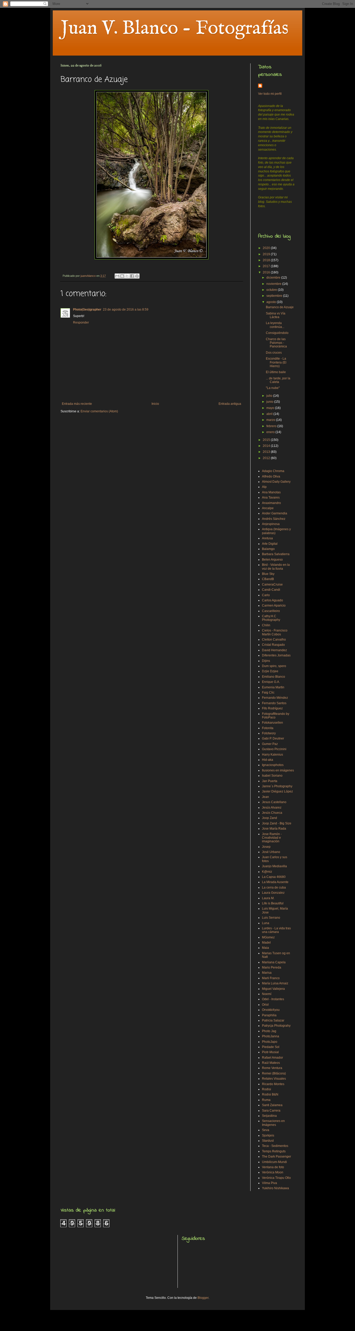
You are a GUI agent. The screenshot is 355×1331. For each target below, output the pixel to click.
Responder (81, 322)
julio (269, 396)
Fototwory (269, 733)
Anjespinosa (271, 524)
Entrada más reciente (77, 404)
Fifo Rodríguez (272, 708)
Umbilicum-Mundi (274, 1162)
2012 (267, 458)
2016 (267, 272)
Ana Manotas (271, 492)
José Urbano (271, 852)
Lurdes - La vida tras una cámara (276, 930)
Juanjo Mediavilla (274, 866)
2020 (267, 248)
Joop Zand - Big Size (276, 823)
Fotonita (267, 728)
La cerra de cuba (274, 887)
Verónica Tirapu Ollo (276, 1178)
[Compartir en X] (127, 276)
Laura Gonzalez (273, 893)
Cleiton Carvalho (274, 639)
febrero (271, 426)
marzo (271, 420)
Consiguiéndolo (277, 333)
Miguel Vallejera (273, 989)
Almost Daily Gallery (276, 481)
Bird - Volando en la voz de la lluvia (276, 566)
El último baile (276, 372)
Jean (265, 797)
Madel (266, 942)
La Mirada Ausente (275, 882)
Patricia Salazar (273, 1020)
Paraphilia (269, 1015)
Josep (266, 847)
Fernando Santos (274, 703)
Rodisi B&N (270, 1094)
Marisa (267, 972)
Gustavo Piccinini (274, 749)
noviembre (274, 284)
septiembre (274, 296)
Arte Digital (270, 544)
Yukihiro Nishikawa (275, 1188)
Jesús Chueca (272, 813)
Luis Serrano (271, 917)
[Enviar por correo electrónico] (117, 276)
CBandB (268, 579)
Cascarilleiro (271, 611)
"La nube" (273, 388)
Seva (265, 1130)
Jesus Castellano (274, 802)
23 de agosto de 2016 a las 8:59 (125, 309)
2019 (267, 254)
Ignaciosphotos (273, 765)
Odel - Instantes (273, 999)
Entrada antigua (230, 404)
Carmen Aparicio (274, 605)
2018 (267, 260)
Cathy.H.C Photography (271, 618)
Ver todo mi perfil (270, 94)
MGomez (268, 937)
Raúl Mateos (271, 1063)
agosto (271, 302)
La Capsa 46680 (274, 877)
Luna (265, 923)
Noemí (266, 994)
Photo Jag (269, 1031)
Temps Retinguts (274, 1151)
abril (269, 414)
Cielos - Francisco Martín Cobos (274, 632)
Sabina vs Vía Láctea (275, 315)
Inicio (155, 404)
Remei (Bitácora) (274, 1073)
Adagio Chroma (273, 471)
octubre (272, 290)
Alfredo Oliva (271, 476)
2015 (267, 440)
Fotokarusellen (272, 722)
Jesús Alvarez (271, 807)
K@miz (267, 871)
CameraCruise (272, 584)
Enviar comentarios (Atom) (99, 411)
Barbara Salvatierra (276, 554)
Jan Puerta (269, 781)
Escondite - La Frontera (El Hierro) (276, 362)
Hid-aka (267, 760)
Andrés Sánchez (273, 519)
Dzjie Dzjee (270, 671)
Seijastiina (269, 1116)
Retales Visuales (274, 1078)
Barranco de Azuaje (280, 307)
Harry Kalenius (272, 754)
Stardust (268, 1140)
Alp (264, 487)
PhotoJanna (270, 1036)
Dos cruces (274, 352)
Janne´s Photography (277, 786)
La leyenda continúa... (275, 324)
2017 (267, 266)
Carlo (266, 595)
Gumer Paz (270, 744)
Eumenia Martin (273, 687)
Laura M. (268, 898)
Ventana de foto (273, 1167)
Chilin (266, 625)
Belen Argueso (272, 559)
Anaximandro (271, 503)
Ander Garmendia (274, 513)
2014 (267, 446)
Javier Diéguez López (277, 791)
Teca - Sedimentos (275, 1146)
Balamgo (268, 549)
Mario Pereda (271, 967)
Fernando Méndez (275, 698)
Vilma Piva (269, 1183)
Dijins (266, 661)
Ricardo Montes (273, 1084)
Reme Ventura (272, 1068)
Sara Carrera (271, 1110)
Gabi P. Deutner (273, 738)
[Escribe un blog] (122, 276)
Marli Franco (271, 978)
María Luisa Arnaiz (275, 983)
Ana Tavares (271, 497)
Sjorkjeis (268, 1135)
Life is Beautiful (273, 903)
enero (270, 432)
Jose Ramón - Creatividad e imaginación (272, 837)
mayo (270, 408)
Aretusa (267, 538)
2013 (267, 452)
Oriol (265, 1004)
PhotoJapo (269, 1042)
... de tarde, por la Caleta (278, 380)
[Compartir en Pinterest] (137, 276)
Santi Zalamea (272, 1105)
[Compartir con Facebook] (132, 276)
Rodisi (266, 1089)
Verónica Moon (272, 1172)
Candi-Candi (271, 589)
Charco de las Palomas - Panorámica (276, 342)
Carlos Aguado (272, 600)
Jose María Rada (274, 828)
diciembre (273, 277)
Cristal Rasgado (273, 645)
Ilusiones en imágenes (278, 770)
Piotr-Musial (270, 1052)
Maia (265, 948)
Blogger (203, 1298)
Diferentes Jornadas (276, 655)
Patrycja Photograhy (276, 1025)
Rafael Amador (272, 1057)
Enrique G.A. (271, 682)
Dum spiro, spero (274, 666)
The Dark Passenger (276, 1156)
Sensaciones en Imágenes (273, 1122)
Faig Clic (268, 692)
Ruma (266, 1100)
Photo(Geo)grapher (87, 309)
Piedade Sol (270, 1047)
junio (270, 402)
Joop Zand (269, 818)
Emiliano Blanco (273, 676)
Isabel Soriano (272, 775)
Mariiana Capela (274, 962)
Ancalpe (268, 508)
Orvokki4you (271, 1010)
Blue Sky (268, 574)
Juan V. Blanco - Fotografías (174, 28)
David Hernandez (274, 650)
